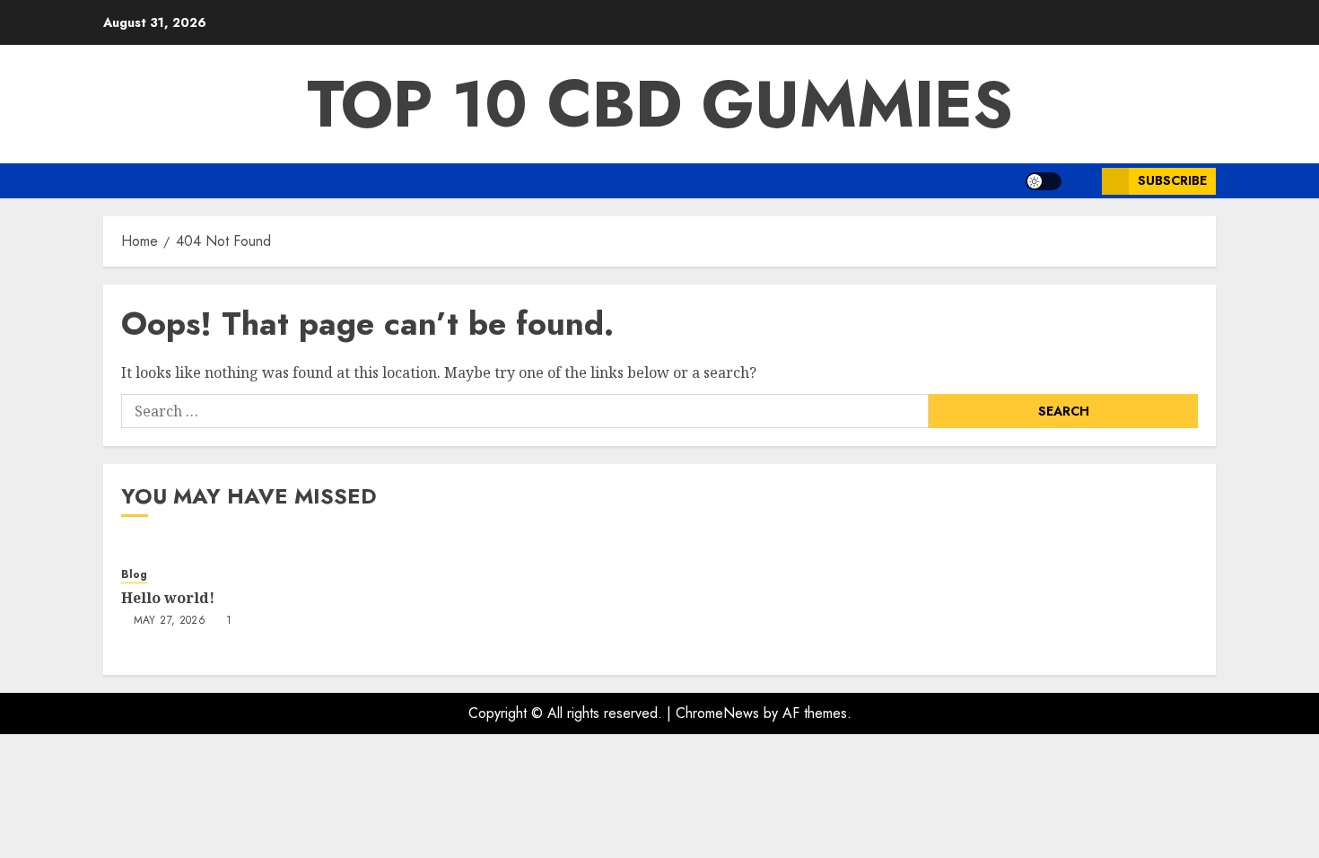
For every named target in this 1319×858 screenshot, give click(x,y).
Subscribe (1172, 180)
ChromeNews (717, 713)
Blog (134, 574)
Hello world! (167, 598)
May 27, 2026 (169, 621)
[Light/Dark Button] (1043, 181)
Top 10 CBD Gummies (660, 104)
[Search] (1081, 180)
